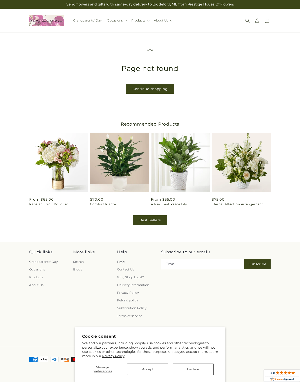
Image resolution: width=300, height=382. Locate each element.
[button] (116, 20)
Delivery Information (133, 285)
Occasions (37, 269)
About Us (36, 285)
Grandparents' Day (43, 262)
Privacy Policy (113, 356)
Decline (193, 369)
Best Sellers (150, 220)
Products (36, 277)
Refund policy (127, 300)
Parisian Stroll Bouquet (48, 204)
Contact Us (125, 269)
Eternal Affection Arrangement (237, 204)
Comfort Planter (103, 204)
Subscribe (257, 264)
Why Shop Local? (130, 277)
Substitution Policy (131, 308)
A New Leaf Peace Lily (169, 204)
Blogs (77, 269)
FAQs (121, 262)
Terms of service (129, 316)
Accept (148, 369)
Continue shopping (150, 89)
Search (78, 262)
